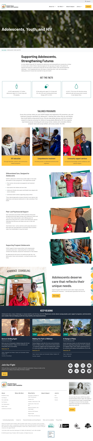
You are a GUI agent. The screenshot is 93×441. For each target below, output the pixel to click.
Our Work (4, 50)
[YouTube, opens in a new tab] (83, 371)
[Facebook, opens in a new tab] (70, 365)
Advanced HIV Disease (33, 411)
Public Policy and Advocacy (34, 415)
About (3, 393)
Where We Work (19, 393)
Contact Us (18, 420)
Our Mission (4, 397)
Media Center (4, 406)
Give (56, 395)
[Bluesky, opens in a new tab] (70, 371)
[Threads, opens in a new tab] (76, 371)
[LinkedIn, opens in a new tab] (89, 371)
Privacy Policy (59, 420)
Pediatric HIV (31, 399)
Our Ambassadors (5, 404)
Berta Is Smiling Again (9, 339)
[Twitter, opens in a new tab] (76, 365)
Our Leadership (5, 400)
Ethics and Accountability (48, 420)
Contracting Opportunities (8, 420)
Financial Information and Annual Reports (32, 420)
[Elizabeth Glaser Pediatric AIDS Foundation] (12, 384)
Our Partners (4, 402)
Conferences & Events (6, 408)
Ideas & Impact (45, 393)
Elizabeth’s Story (5, 395)
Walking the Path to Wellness (42, 339)
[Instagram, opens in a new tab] (83, 365)
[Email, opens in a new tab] (89, 365)
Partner (56, 397)
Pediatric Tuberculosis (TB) (34, 401)
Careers (56, 400)
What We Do (31, 393)
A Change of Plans (69, 339)
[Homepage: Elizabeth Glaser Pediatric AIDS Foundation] (6, 6)
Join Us (57, 393)
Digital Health (31, 413)
